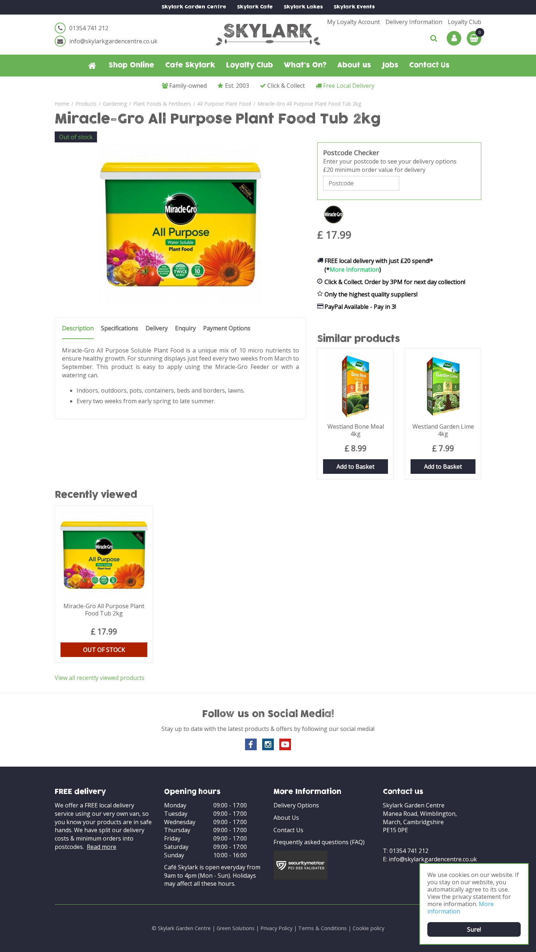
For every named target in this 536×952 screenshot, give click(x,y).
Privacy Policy (276, 928)
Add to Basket (355, 467)
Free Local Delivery (348, 86)
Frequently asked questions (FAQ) (319, 842)
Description (78, 328)
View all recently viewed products (99, 678)
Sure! (474, 929)
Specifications (119, 328)
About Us (286, 818)
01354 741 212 (88, 28)
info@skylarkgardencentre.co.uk (113, 41)
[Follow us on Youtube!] (285, 744)
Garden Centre (194, 7)
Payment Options (226, 328)
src (434, 38)
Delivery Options (296, 805)
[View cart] (474, 38)
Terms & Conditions (322, 928)
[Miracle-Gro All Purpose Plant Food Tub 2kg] (180, 224)
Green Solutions (236, 928)
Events (354, 7)
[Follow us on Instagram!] (268, 744)
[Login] (454, 38)
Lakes (303, 7)
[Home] (92, 65)
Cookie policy (368, 928)
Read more (101, 847)
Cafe (255, 7)
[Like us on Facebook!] (251, 744)
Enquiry (185, 328)
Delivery (156, 328)
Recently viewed (96, 495)
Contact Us (288, 830)
